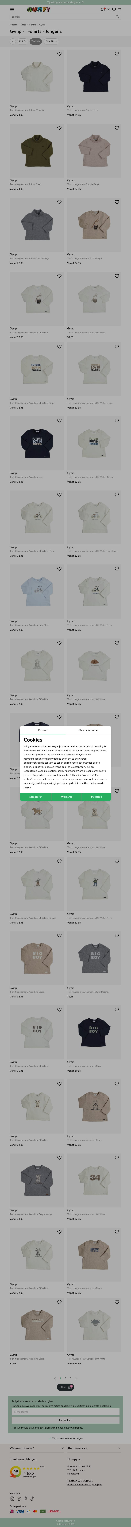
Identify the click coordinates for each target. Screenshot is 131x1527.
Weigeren (67, 796)
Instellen (96, 796)
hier (41, 779)
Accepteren (35, 796)
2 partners (69, 754)
